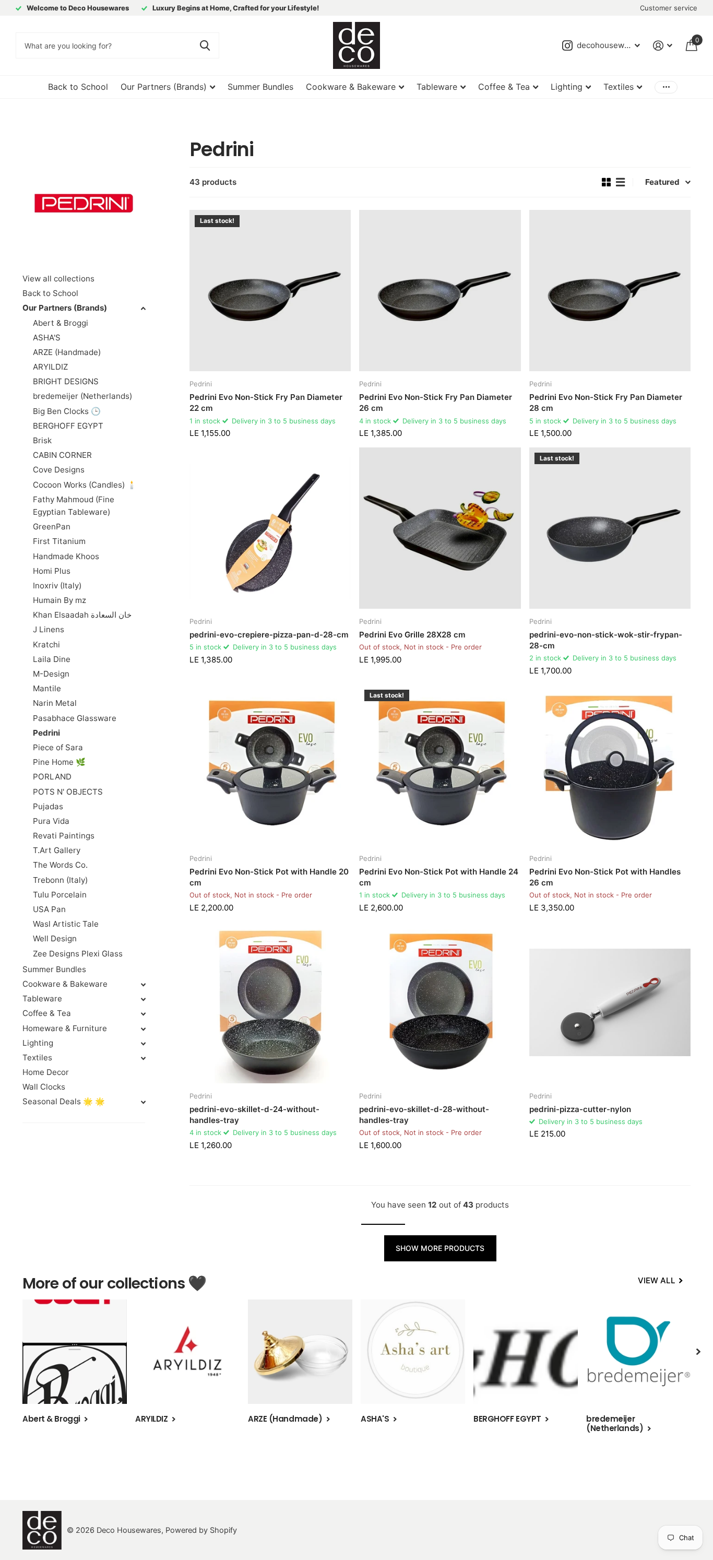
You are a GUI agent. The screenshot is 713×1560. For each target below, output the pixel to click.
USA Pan (49, 909)
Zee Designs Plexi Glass (78, 954)
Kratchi (46, 644)
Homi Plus (51, 571)
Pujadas (48, 806)
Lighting (567, 86)
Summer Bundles (260, 86)
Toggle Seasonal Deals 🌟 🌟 (143, 1102)
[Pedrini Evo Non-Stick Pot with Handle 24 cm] (439, 765)
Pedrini (46, 733)
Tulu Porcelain (60, 895)
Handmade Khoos (66, 556)
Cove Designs (59, 470)
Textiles (618, 86)
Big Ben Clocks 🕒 (67, 411)
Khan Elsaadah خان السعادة (82, 615)
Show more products (440, 1248)
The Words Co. (60, 865)
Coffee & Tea (504, 86)
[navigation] (698, 1351)
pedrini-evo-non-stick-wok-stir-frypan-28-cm (605, 640)
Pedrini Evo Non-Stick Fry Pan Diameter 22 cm (265, 402)
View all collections (58, 278)
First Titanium (59, 541)
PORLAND (52, 777)
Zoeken (205, 45)
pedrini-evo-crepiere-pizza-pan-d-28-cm (269, 635)
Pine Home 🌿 (59, 762)
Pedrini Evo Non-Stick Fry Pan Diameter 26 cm (435, 402)
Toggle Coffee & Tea (143, 1013)
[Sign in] (663, 45)
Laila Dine (51, 659)
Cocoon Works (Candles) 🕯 (85, 485)
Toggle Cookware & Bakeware (143, 984)
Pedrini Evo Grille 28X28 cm (412, 635)
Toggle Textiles (143, 1058)
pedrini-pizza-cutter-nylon (580, 1109)
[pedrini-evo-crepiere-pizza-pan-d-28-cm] (270, 528)
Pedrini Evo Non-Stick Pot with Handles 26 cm (605, 877)
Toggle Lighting (143, 1043)
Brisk (42, 440)
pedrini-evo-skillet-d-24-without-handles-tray (254, 1114)
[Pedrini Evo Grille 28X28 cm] (439, 528)
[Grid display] (606, 182)
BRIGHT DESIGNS (66, 381)
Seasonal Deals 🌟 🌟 (63, 1101)
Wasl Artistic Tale (66, 924)
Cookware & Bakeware (351, 86)
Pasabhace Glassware (74, 718)
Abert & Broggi (60, 323)
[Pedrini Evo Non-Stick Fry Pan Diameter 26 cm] (439, 290)
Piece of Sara (58, 747)
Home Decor (45, 1072)
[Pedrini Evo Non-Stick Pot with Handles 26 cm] (610, 765)
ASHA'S (47, 337)
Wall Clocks (43, 1087)
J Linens (48, 629)
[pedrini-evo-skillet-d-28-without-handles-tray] (439, 1002)
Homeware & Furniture (64, 1028)
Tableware (437, 86)
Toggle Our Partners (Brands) (143, 308)
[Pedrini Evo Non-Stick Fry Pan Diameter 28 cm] (610, 290)
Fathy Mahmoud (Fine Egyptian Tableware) (73, 505)
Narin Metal (55, 703)
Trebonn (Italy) (60, 880)
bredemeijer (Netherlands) (82, 396)
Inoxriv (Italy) (57, 585)
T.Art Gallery (56, 850)
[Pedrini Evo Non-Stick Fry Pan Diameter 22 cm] (270, 290)
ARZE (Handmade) (67, 352)
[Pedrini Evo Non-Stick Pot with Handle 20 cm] (270, 765)
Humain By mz (59, 600)
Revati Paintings (63, 836)
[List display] (620, 182)
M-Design (51, 674)
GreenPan (51, 526)
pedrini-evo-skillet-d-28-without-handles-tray (424, 1114)
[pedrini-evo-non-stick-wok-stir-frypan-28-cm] (610, 528)
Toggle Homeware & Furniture (143, 1029)
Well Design (55, 938)
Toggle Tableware (143, 999)
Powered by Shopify (201, 1530)
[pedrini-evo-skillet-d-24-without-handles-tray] (270, 1002)
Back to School (78, 86)
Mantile (47, 688)
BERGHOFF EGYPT (68, 426)
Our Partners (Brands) (164, 86)
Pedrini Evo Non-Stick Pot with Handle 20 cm (269, 877)
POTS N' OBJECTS (68, 792)
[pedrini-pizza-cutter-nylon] (610, 1002)
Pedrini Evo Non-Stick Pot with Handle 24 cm (438, 877)
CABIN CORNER (62, 455)
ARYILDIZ (50, 367)
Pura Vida (51, 821)
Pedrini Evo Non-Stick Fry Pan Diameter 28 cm (605, 402)
